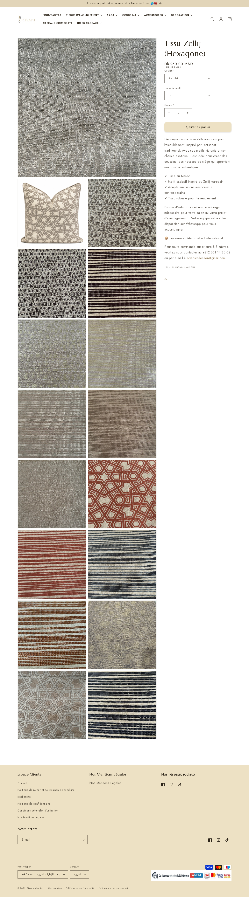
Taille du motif (172, 88)
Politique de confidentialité (34, 804)
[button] (212, 19)
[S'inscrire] (83, 839)
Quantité (169, 105)
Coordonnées (55, 888)
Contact (22, 783)
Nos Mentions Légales (31, 817)
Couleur (169, 70)
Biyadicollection (35, 888)
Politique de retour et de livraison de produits (46, 790)
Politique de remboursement (113, 888)
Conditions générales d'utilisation (38, 810)
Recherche (24, 797)
